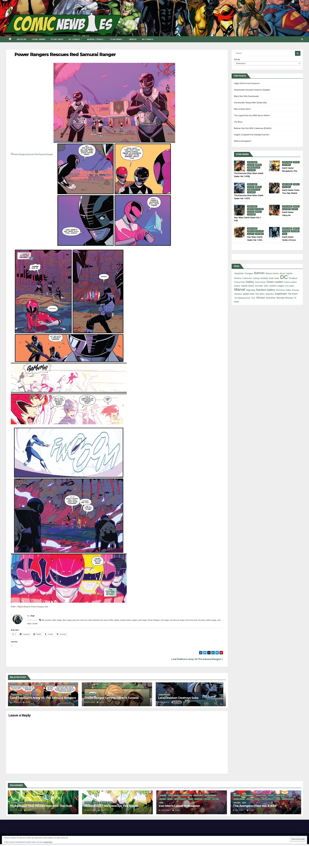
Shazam (295, 290)
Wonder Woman (284, 298)
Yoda (284, 233)
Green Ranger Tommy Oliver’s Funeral (111, 698)
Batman (259, 273)
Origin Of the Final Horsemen (247, 83)
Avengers (249, 273)
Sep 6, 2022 (91, 810)
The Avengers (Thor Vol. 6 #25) (254, 806)
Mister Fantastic (180, 799)
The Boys (238, 122)
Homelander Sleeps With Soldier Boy (250, 103)
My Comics (147, 39)
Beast (282, 273)
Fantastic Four (186, 795)
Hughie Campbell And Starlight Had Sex (251, 135)
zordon (35, 624)
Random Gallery (254, 167)
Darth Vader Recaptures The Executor (289, 171)
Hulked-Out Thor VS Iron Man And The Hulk (41, 806)
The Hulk (29, 802)
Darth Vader (252, 162)
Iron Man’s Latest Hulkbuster (179, 806)
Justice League (276, 285)
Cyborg (256, 278)
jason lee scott (78, 620)
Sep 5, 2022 (165, 810)
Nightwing (250, 290)
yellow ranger (211, 620)
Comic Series (38, 39)
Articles (21, 39)
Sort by (237, 59)
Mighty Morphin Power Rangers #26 (32, 607)
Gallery (251, 164)
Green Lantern (275, 281)
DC (284, 277)
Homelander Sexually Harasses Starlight (252, 90)
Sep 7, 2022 (17, 810)
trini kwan (201, 620)
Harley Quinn (247, 286)
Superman (281, 293)
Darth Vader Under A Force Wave (289, 240)
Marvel (258, 164)
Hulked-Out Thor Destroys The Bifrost (111, 806)
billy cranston (46, 620)
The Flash (292, 294)
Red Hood (280, 290)
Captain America (173, 795)
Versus (133, 39)
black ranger (57, 620)
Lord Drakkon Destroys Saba (178, 698)
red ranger (165, 620)
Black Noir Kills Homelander (246, 96)
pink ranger (142, 620)
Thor (253, 298)
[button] (302, 39)
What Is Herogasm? (242, 141)
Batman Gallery (272, 273)
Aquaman (239, 273)
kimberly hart (98, 620)
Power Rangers (154, 620)
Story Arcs (57, 39)
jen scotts (88, 620)
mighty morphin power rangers (125, 620)
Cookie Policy (47, 842)
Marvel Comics (95, 39)
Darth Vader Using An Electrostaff (288, 215)
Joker (266, 286)
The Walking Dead (242, 298)
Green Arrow (260, 282)
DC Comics (74, 39)
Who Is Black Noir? (242, 109)
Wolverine (270, 298)
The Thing (215, 799)
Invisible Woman (210, 795)
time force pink (191, 620)
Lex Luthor (289, 286)
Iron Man (259, 286)
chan (32, 616)
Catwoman (247, 278)
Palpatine (286, 231)
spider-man (248, 294)
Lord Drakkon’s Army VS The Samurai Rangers (196, 659)
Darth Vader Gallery (255, 209)
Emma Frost (239, 282)
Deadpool (293, 278)
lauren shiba (108, 620)
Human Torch (198, 795)
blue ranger (67, 620)
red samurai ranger (177, 620)
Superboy (269, 294)
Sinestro (238, 294)
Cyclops (264, 278)
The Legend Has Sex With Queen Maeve (252, 115)
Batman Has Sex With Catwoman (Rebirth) (253, 128)
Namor (190, 799)
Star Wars (116, 39)
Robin (288, 290)
